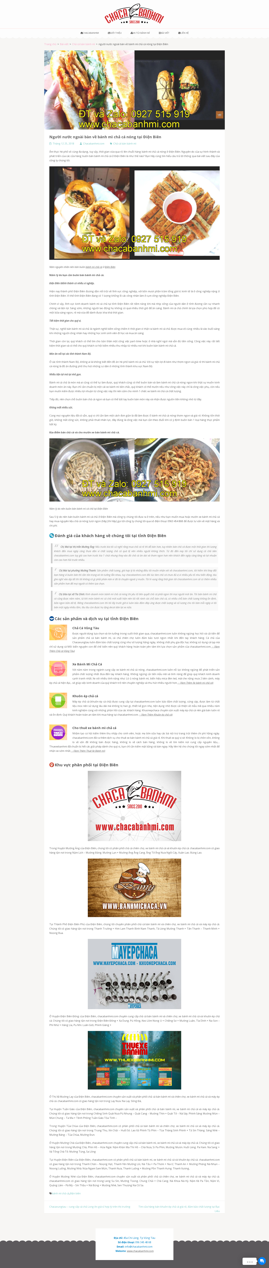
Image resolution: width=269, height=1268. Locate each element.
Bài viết (165, 32)
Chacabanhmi (91, 32)
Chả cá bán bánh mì (124, 143)
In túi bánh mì (141, 32)
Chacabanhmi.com (93, 143)
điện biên (75, 1193)
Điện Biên (110, 267)
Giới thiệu (116, 32)
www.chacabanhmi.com (140, 1251)
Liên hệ (184, 32)
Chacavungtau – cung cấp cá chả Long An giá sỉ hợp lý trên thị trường (89, 1206)
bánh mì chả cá (94, 267)
